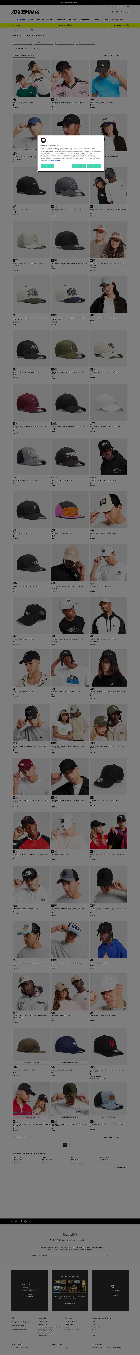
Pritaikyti (47, 166)
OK (94, 166)
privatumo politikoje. (54, 160)
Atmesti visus (78, 166)
